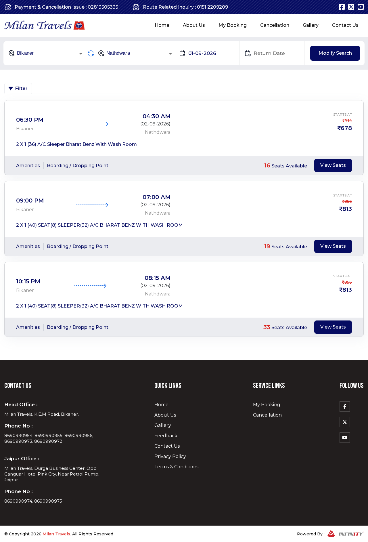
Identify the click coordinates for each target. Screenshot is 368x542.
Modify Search (335, 53)
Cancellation (274, 25)
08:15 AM (157, 277)
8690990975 (48, 501)
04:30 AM (156, 116)
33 (266, 327)
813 (347, 208)
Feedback (165, 435)
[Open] (81, 54)
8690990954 (18, 435)
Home (162, 25)
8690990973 (18, 441)
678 (346, 128)
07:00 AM (156, 197)
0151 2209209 (212, 7)
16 (267, 165)
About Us (194, 25)
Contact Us (345, 25)
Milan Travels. (57, 534)
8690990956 (78, 435)
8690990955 (48, 435)
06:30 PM (29, 119)
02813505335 (103, 7)
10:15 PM (28, 281)
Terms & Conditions (176, 467)
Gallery (311, 25)
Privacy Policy (170, 456)
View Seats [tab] (333, 165)
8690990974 (18, 501)
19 (267, 246)
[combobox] (46, 53)
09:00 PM (30, 200)
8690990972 (48, 441)
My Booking (232, 25)
